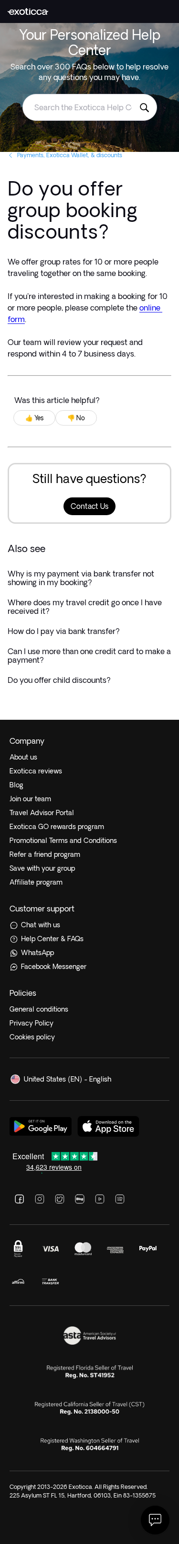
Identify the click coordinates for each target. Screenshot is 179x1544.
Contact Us (89, 506)
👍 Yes (34, 418)
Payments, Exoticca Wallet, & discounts (69, 155)
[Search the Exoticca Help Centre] (144, 107)
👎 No (76, 418)
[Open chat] (155, 1520)
